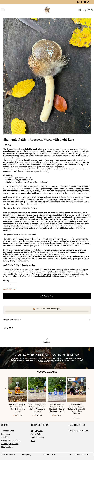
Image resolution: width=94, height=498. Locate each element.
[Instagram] (78, 2)
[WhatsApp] (4, 328)
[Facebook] (81, 2)
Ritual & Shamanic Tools (10, 442)
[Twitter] (13, 328)
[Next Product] (88, 391)
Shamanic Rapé (7, 432)
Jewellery (5, 439)
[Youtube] (85, 2)
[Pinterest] (10, 328)
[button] (90, 10)
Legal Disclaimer (37, 439)
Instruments (5, 436)
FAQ (33, 442)
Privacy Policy (26, 456)
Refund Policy (36, 436)
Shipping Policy (37, 433)
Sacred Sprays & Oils (9, 446)
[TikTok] (88, 2)
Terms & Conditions (8, 456)
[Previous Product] (5, 391)
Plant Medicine (7, 449)
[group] (47, 400)
